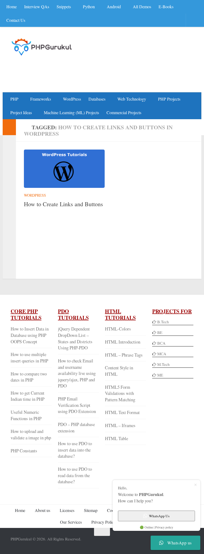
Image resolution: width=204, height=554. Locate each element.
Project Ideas (21, 112)
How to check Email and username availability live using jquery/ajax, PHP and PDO (77, 373)
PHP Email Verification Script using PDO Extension (77, 405)
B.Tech (163, 321)
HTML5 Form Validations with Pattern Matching (120, 393)
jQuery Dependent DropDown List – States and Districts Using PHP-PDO (75, 338)
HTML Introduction (122, 342)
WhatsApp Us (159, 516)
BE (159, 332)
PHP (14, 99)
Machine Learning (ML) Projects (71, 112)
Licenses (67, 510)
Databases (96, 99)
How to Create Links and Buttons (63, 204)
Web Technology (131, 99)
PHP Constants (24, 451)
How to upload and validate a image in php (31, 434)
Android (114, 6)
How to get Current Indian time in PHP (27, 396)
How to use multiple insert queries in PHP (29, 357)
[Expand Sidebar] (9, 127)
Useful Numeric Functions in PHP (26, 415)
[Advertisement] (96, 71)
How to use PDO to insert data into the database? (75, 449)
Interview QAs (36, 6)
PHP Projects (169, 99)
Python (89, 6)
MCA (161, 353)
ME (160, 375)
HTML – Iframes (120, 425)
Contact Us (15, 20)
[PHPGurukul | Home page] (42, 47)
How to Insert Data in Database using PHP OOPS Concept (30, 335)
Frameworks (40, 99)
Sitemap (90, 510)
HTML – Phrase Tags (124, 355)
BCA (161, 343)
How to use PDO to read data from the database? (75, 475)
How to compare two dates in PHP (29, 377)
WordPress (72, 99)
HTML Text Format (122, 412)
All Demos (142, 6)
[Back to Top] (102, 532)
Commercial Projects (124, 112)
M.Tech (163, 364)
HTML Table (116, 438)
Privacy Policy (103, 522)
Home (11, 6)
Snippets (64, 6)
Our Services (71, 522)
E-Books (166, 6)
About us (42, 510)
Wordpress (35, 195)
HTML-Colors (118, 329)
